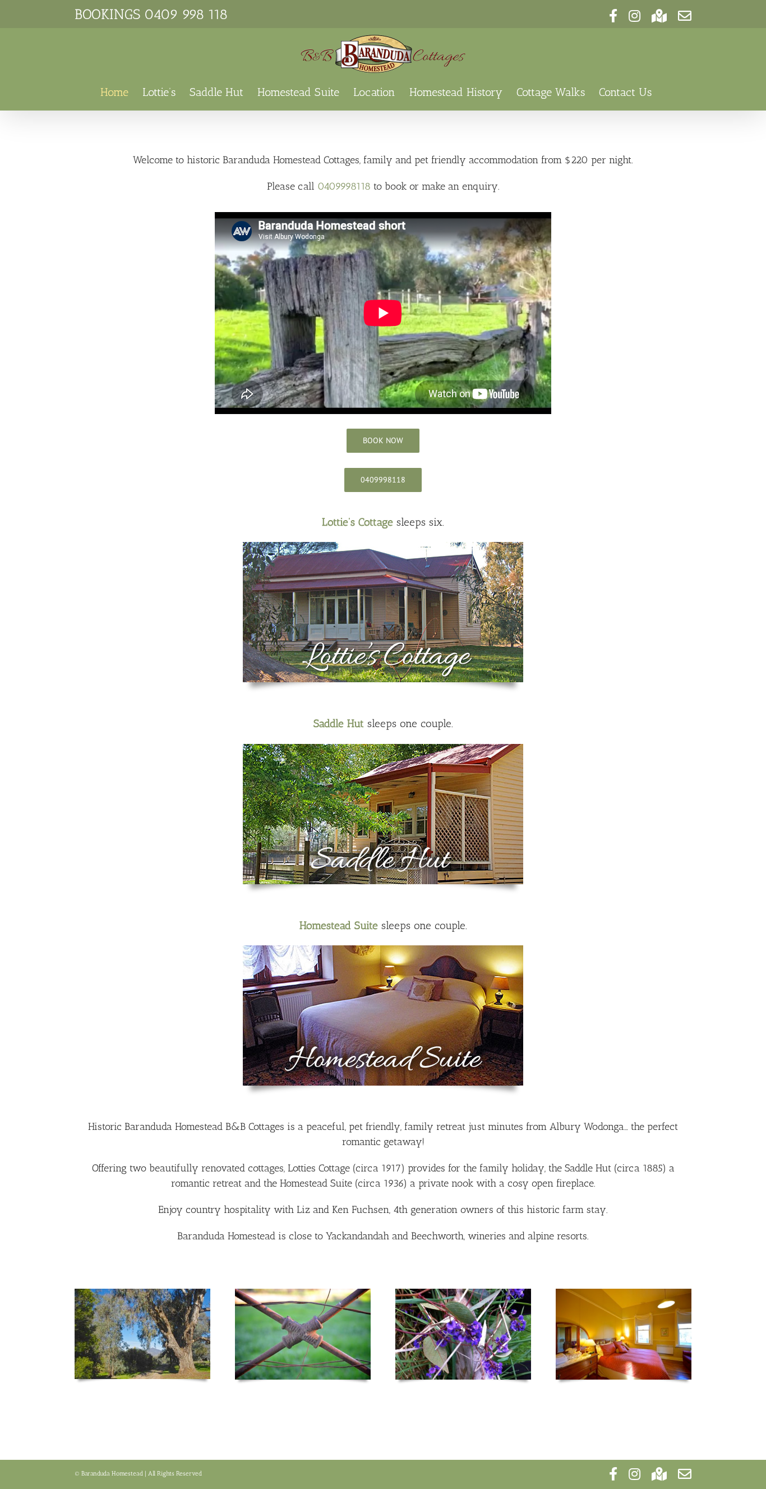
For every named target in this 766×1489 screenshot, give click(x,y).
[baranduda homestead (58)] (383, 950)
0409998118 (344, 186)
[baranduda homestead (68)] (383, 749)
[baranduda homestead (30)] (383, 547)
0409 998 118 (186, 14)
